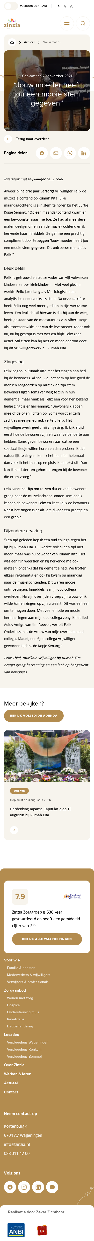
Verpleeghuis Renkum (24, 1049)
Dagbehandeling (20, 1026)
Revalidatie (15, 1019)
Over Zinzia (14, 1065)
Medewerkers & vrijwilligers (28, 975)
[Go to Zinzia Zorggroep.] (12, 42)
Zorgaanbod (15, 990)
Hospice (13, 1005)
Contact (11, 1092)
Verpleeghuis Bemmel (24, 1056)
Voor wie (12, 960)
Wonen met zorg (20, 998)
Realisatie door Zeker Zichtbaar (36, 1212)
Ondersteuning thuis (23, 1012)
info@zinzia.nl (17, 1144)
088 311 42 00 (17, 1153)
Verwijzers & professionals (28, 982)
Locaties (11, 1034)
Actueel (11, 1083)
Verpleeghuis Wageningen (27, 1042)
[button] (25, 6)
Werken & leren (17, 1074)
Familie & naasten (21, 968)
